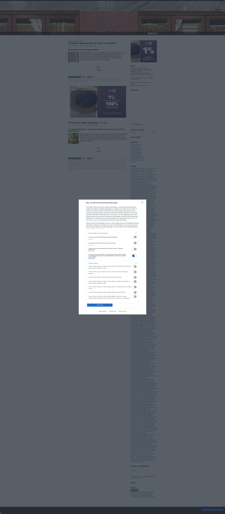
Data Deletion (102, 311)
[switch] (134, 237)
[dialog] (112, 257)
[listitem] (112, 233)
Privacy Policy (122, 311)
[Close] (143, 203)
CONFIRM (100, 305)
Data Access (112, 311)
